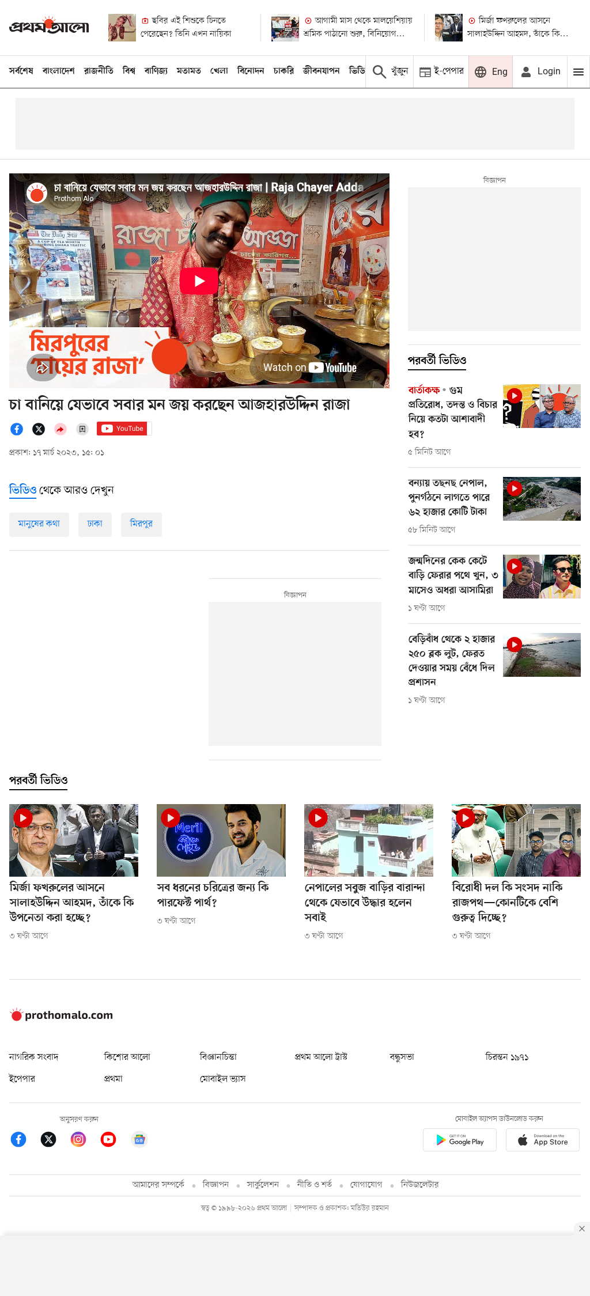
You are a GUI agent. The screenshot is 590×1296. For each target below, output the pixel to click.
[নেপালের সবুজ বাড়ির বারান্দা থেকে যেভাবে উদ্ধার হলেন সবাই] (368, 840)
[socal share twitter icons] (42, 434)
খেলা (219, 71)
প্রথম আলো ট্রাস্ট (321, 1057)
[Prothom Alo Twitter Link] (54, 1141)
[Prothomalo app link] (460, 1142)
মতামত (189, 71)
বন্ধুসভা (402, 1057)
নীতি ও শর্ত (314, 1185)
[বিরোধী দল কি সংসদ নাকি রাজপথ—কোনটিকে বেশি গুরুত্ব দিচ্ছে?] (516, 840)
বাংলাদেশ (59, 71)
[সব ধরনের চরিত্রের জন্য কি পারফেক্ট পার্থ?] (221, 840)
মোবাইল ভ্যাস (223, 1079)
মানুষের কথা (39, 524)
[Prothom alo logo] (61, 1019)
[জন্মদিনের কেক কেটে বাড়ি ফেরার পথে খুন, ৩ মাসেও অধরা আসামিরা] (542, 576)
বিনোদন (250, 71)
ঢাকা (95, 524)
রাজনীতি (99, 71)
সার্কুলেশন (263, 1185)
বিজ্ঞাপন (216, 1185)
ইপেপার (22, 1079)
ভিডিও (360, 71)
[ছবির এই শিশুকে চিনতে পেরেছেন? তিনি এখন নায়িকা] (122, 27)
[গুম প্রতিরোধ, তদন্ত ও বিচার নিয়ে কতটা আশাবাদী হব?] (542, 406)
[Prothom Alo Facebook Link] (24, 1141)
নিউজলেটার (420, 1185)
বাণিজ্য (156, 71)
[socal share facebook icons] (20, 434)
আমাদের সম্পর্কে (158, 1185)
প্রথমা (113, 1079)
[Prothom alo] (49, 27)
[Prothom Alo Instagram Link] (84, 1141)
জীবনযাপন (321, 71)
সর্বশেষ (21, 71)
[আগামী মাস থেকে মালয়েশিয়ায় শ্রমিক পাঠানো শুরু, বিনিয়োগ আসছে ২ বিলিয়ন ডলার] (285, 27)
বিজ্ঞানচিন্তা (218, 1057)
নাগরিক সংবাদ (33, 1057)
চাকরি (284, 71)
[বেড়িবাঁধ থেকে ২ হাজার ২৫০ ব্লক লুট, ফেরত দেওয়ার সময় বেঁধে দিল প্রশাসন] (542, 655)
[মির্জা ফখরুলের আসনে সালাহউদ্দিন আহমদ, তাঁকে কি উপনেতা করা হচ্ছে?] (449, 27)
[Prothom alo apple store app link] (543, 1142)
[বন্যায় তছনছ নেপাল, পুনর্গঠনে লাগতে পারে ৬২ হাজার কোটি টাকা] (542, 499)
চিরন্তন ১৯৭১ (507, 1057)
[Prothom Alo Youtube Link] (114, 1141)
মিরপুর (141, 524)
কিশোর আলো (127, 1057)
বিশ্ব (129, 71)
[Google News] (139, 1141)
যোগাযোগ (366, 1185)
